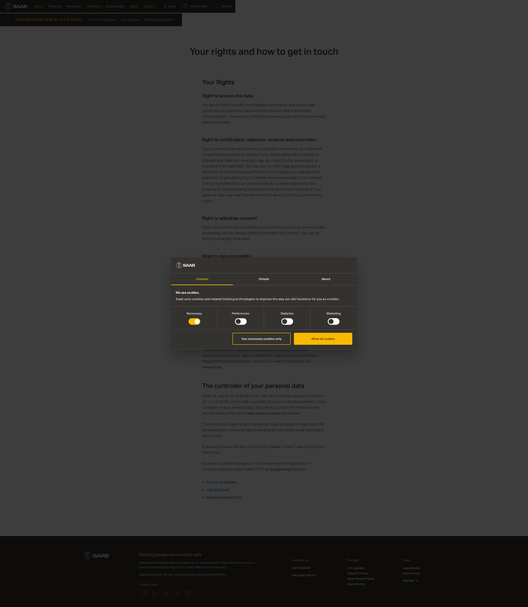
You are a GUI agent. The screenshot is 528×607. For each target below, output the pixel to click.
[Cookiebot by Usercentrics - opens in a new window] (334, 265)
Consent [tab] (202, 279)
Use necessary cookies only (262, 339)
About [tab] (326, 279)
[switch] (241, 321)
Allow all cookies (323, 339)
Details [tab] (264, 279)
